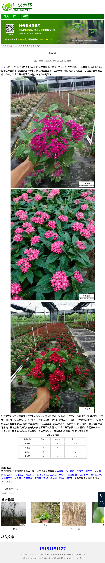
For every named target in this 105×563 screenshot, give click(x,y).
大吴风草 (30, 475)
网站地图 (26, 558)
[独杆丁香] (76, 514)
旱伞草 (17, 478)
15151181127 (52, 548)
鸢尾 (45, 478)
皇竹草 (12, 493)
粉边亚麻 (70, 471)
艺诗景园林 (56, 558)
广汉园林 (56, 61)
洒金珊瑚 (72, 475)
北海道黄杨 (95, 475)
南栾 (15, 529)
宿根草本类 (35, 46)
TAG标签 (40, 558)
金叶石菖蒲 (42, 475)
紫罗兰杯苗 (13, 489)
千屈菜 (80, 471)
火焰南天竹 (6, 478)
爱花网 (62, 558)
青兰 (45, 525)
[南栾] (15, 514)
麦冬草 (37, 478)
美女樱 (53, 478)
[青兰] (45, 512)
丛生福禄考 (64, 478)
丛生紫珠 (58, 471)
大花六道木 (6, 475)
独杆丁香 (75, 529)
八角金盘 (18, 475)
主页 (17, 46)
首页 (6, 16)
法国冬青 (83, 475)
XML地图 (33, 558)
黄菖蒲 (89, 471)
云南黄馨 (27, 478)
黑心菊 (62, 475)
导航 (25, 16)
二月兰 (53, 475)
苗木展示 (24, 46)
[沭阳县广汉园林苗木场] (52, 6)
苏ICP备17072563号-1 (74, 558)
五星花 (4, 67)
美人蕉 (97, 471)
